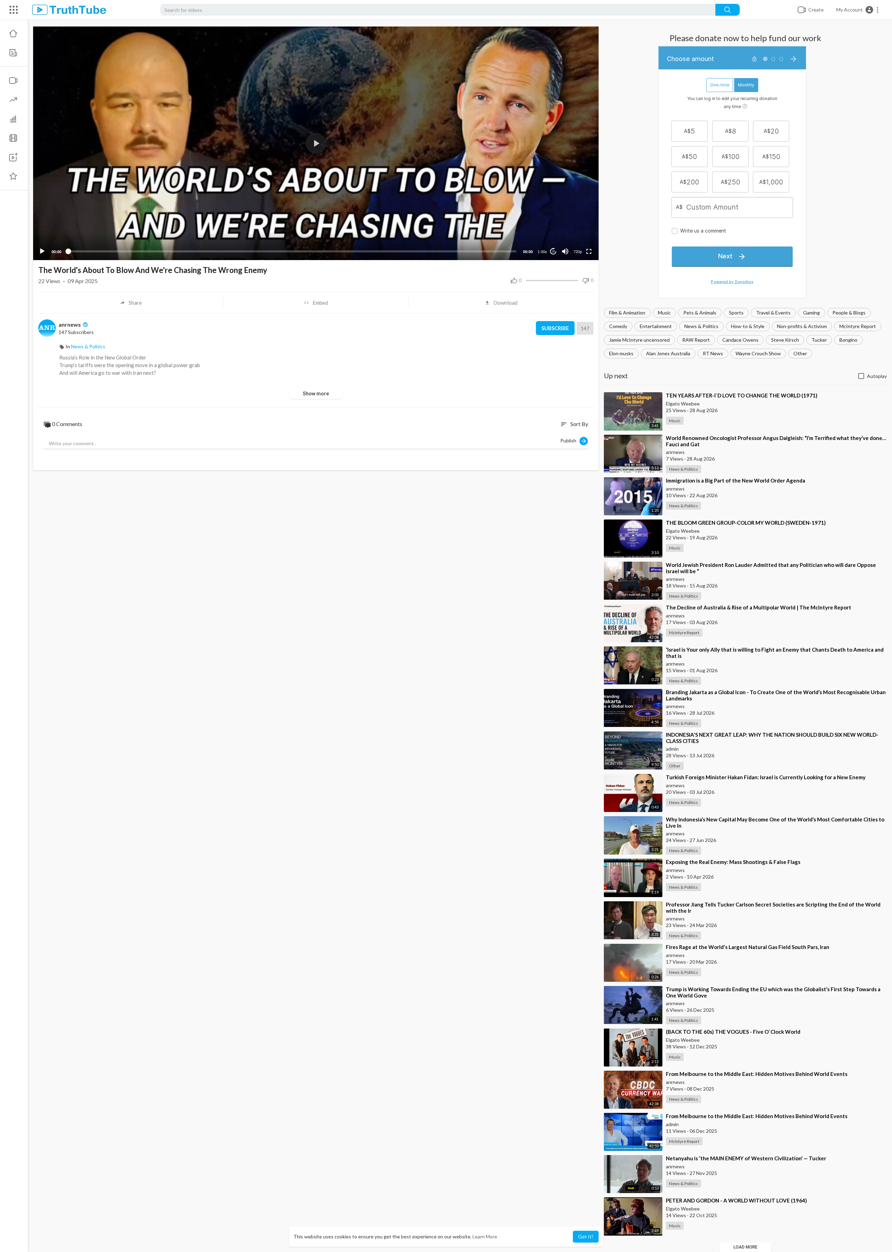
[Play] (42, 251)
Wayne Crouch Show (758, 353)
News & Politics (701, 326)
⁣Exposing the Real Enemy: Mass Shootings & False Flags (733, 862)
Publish (569, 440)
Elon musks (621, 353)
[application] (316, 143)
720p (578, 252)
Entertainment (656, 326)
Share (135, 302)
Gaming (811, 313)
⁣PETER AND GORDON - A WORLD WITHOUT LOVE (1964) (736, 1200)
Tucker (819, 340)
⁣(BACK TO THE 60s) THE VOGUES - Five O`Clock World (733, 1032)
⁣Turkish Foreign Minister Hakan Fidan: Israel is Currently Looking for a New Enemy (766, 777)
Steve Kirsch (785, 340)
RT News (713, 353)
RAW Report (696, 340)
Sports (736, 313)
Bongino (848, 340)
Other (800, 353)
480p (575, 224)
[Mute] (565, 251)
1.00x (542, 252)
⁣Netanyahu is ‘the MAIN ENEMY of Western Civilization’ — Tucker (746, 1158)
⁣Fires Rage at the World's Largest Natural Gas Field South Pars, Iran (747, 947)
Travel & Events (773, 313)
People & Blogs (849, 313)
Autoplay (877, 376)
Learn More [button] (484, 1236)
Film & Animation (627, 313)
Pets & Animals (699, 313)
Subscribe (555, 328)
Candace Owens (740, 340)
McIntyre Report (857, 326)
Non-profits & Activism (802, 326)
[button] (858, 10)
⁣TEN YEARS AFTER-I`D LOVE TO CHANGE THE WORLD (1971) (741, 395)
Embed (320, 302)
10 (553, 251)
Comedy (618, 326)
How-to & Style (747, 326)
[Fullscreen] (588, 251)
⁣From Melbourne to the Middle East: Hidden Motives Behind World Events (756, 1074)
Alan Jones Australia (668, 353)
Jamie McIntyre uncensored (639, 340)
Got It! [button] (585, 1236)
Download (505, 302)
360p (575, 234)
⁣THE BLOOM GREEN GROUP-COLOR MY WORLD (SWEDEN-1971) (746, 522)
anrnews (70, 324)
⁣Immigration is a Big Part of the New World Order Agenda (735, 480)
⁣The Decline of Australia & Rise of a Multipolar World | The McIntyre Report (758, 607)
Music (664, 313)
